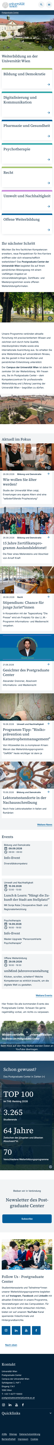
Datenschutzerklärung (29, 1434)
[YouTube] (16, 1404)
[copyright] (50, 47)
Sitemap (13, 1434)
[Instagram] (3, 1404)
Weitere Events (44, 995)
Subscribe (27, 1218)
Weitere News (44, 824)
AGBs (4, 1434)
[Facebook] (23, 1404)
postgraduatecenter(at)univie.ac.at (18, 1397)
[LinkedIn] (10, 1404)
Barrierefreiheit (9, 1439)
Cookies (34, 1439)
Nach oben (11, 1344)
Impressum (23, 1439)
